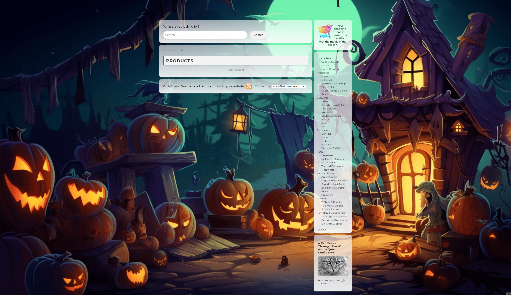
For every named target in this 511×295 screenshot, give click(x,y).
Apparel (321, 198)
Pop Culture (328, 108)
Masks (324, 76)
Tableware (327, 155)
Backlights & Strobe (332, 187)
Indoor (325, 137)
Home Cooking (330, 69)
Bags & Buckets (330, 61)
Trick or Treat (324, 58)
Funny (325, 119)
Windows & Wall (330, 148)
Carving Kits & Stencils (334, 216)
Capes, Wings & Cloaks (334, 90)
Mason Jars (327, 169)
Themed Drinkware (332, 166)
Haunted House (325, 173)
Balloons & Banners (332, 158)
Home (166, 50)
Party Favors (328, 162)
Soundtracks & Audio (333, 184)
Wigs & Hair (328, 86)
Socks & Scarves (330, 209)
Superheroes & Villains (333, 104)
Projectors (327, 194)
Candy (325, 65)
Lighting (326, 133)
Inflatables (327, 144)
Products (178, 50)
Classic (325, 101)
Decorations (323, 130)
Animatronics (329, 176)
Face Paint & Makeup (333, 83)
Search (258, 35)
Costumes (322, 97)
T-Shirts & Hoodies (331, 202)
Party (320, 151)
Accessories (323, 72)
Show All (322, 229)
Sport (324, 122)
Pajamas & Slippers (332, 205)
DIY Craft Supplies (331, 223)
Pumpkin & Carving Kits (331, 212)
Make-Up (326, 79)
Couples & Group (331, 115)
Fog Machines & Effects (334, 180)
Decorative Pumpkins (334, 220)
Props (324, 94)
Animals (326, 112)
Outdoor (326, 140)
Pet (323, 126)
